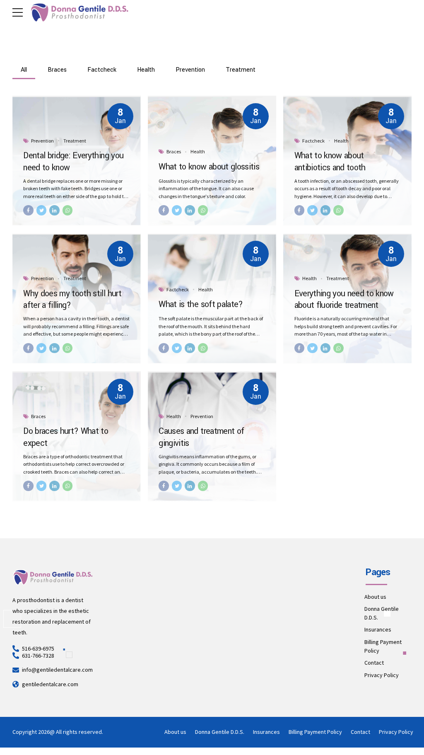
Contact (374, 662)
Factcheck (313, 141)
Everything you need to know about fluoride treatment (344, 299)
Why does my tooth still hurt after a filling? (72, 299)
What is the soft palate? (201, 304)
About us (375, 596)
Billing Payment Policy (315, 732)
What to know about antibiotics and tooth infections (330, 167)
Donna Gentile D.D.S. (219, 732)
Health (197, 151)
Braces (173, 151)
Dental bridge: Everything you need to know (73, 161)
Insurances (377, 629)
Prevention (42, 141)
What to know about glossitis (209, 167)
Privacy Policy (381, 675)
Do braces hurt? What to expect (65, 437)
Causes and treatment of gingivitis (201, 437)
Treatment (74, 141)
